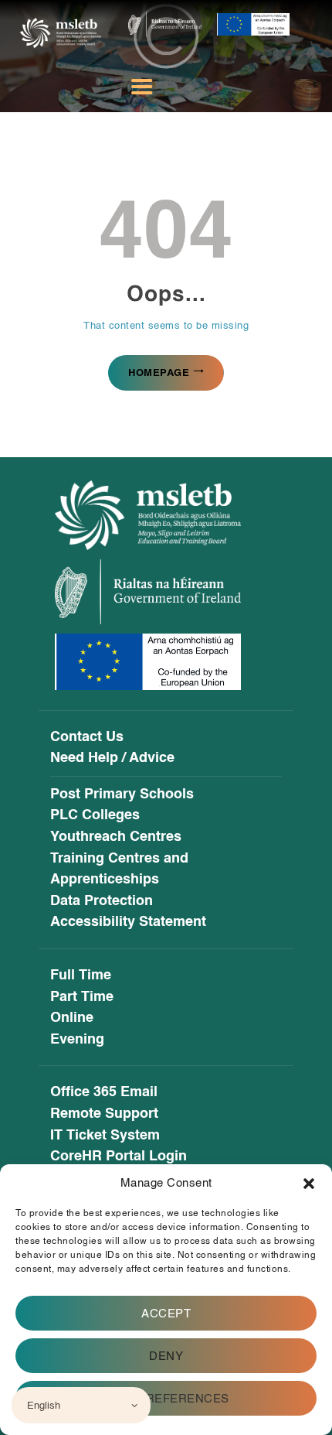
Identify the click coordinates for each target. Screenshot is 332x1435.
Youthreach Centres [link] (115, 837)
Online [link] (71, 1018)
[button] (309, 1183)
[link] (60, 30)
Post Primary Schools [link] (122, 794)
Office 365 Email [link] (104, 1092)
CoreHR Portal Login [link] (118, 1156)
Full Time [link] (80, 975)
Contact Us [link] (87, 737)
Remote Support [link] (104, 1114)
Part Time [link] (81, 997)
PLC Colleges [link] (95, 815)
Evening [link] (77, 1040)
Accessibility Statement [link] (128, 922)
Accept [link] (166, 1313)
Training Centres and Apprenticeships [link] (119, 869)
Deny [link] (166, 1356)
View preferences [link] (166, 1398)
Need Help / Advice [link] (112, 758)
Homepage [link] (158, 372)
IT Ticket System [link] (105, 1135)
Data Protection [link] (101, 901)
